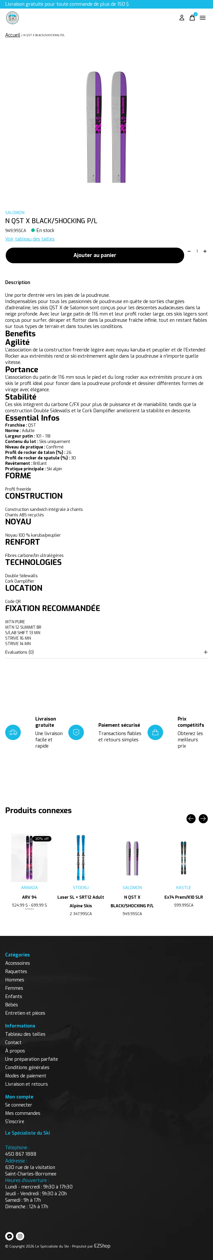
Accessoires (17, 963)
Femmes (14, 988)
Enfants (13, 996)
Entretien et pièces (25, 1013)
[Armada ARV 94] (29, 858)
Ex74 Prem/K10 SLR (183, 897)
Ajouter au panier (95, 255)
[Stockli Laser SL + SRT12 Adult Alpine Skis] (81, 858)
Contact (13, 1042)
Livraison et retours (26, 1084)
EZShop (102, 1246)
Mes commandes (22, 1113)
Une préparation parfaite (31, 1059)
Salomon (14, 212)
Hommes (14, 980)
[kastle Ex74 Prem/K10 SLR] (183, 858)
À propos (15, 1051)
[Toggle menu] (202, 17)
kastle (183, 887)
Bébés (11, 1005)
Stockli (81, 887)
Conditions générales (27, 1067)
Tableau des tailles (25, 1034)
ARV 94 (29, 897)
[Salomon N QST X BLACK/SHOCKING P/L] (132, 858)
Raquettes (16, 971)
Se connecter (18, 1105)
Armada (29, 887)
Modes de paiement (25, 1076)
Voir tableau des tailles (30, 239)
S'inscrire (14, 1121)
